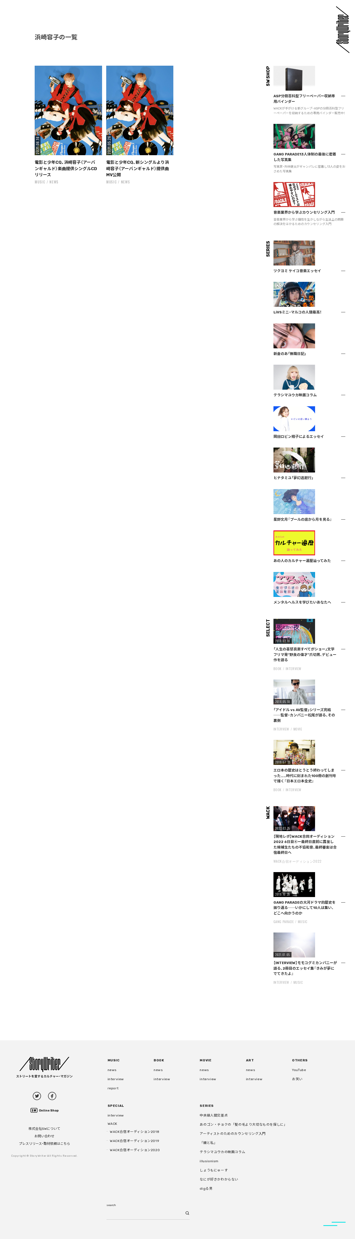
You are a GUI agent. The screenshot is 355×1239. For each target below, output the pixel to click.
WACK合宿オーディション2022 (297, 861)
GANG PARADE (283, 921)
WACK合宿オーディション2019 (134, 1141)
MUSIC (40, 182)
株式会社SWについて (44, 1129)
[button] (68, 110)
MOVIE (297, 729)
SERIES (207, 1106)
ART (250, 1060)
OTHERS (300, 1060)
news (54, 182)
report (113, 1088)
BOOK (277, 668)
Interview (293, 668)
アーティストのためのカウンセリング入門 (232, 1134)
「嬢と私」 (208, 1143)
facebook (52, 1096)
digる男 (206, 1189)
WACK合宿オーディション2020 (135, 1150)
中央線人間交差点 (214, 1115)
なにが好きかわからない (219, 1179)
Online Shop (49, 1110)
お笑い (297, 1079)
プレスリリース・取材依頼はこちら (44, 1144)
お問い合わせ (44, 1136)
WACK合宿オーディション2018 (134, 1132)
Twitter (37, 1096)
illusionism (209, 1161)
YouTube (299, 1070)
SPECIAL (116, 1106)
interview (116, 1079)
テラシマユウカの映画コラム (222, 1152)
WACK (112, 1124)
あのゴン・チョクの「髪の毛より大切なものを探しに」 (243, 1124)
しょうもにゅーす (214, 1170)
